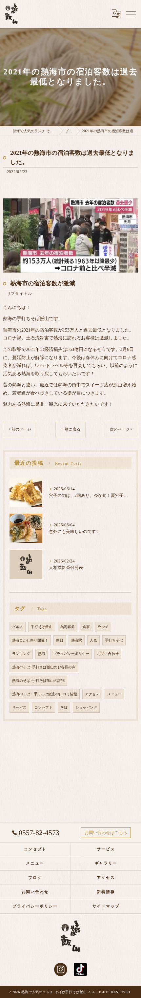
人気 (93, 640)
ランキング (21, 654)
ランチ (103, 627)
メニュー (114, 694)
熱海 (41, 654)
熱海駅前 (67, 627)
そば (64, 707)
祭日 (59, 640)
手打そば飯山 (41, 627)
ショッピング (86, 707)
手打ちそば (114, 640)
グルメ (17, 627)
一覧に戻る (70, 429)
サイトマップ (106, 906)
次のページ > (121, 429)
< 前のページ (19, 429)
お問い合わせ (108, 654)
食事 (86, 627)
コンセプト (43, 707)
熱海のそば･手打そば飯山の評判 (38, 680)
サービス (19, 707)
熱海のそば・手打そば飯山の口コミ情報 (44, 694)
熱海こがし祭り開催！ (30, 640)
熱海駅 (76, 640)
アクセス (92, 694)
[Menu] (131, 14)
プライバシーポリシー (71, 654)
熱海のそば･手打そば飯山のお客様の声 (43, 667)
